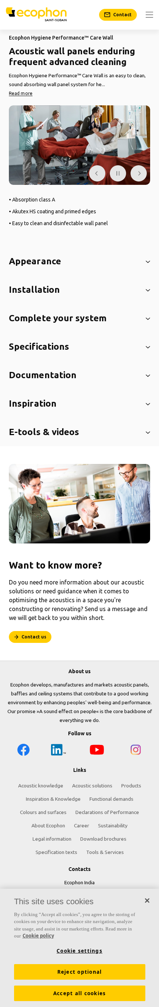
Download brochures (103, 839)
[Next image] (139, 173)
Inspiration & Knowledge (53, 799)
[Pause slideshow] (118, 173)
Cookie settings (79, 950)
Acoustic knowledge (40, 786)
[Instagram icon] (135, 751)
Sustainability (113, 825)
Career (81, 825)
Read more (21, 93)
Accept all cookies (79, 993)
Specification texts (56, 852)
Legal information (52, 839)
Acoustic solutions (92, 786)
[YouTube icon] (97, 751)
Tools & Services (105, 852)
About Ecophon (48, 825)
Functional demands (111, 799)
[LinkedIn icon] (58, 751)
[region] (79, 948)
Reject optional (79, 972)
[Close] (147, 900)
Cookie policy (38, 935)
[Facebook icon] (23, 751)
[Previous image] (97, 173)
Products (131, 786)
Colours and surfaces (43, 812)
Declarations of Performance (107, 812)
